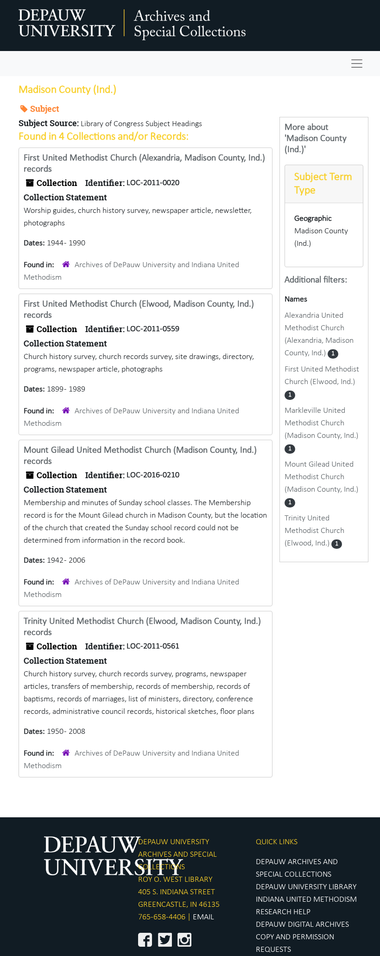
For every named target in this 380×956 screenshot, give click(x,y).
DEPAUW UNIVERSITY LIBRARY (306, 887)
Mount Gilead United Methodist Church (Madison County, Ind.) (321, 477)
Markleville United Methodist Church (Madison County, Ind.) (321, 423)
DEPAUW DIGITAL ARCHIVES (302, 924)
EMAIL (203, 917)
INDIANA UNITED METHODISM (306, 899)
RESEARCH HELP (283, 912)
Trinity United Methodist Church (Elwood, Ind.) (314, 531)
